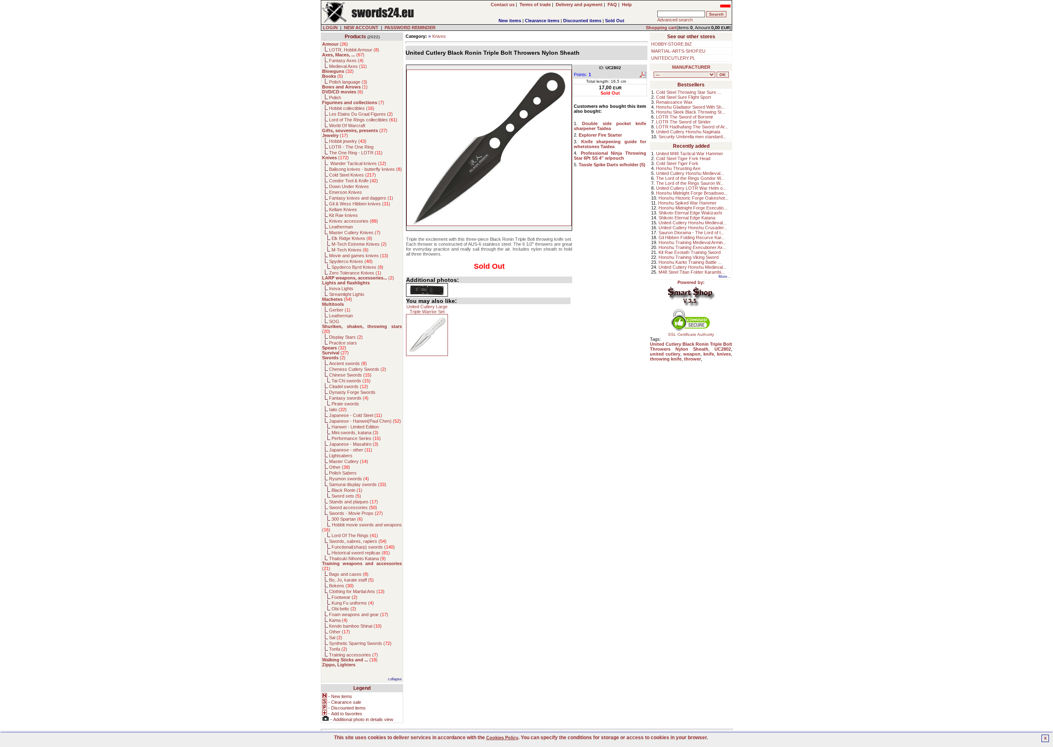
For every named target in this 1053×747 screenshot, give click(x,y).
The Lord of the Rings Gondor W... (690, 178)
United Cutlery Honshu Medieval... (690, 173)
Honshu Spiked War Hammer (687, 202)
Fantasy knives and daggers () (361, 197)
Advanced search (675, 19)
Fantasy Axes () (346, 60)
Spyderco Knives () (351, 261)
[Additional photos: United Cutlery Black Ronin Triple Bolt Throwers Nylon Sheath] (427, 290)
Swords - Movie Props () (356, 513)
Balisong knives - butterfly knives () (365, 169)
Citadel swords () (348, 386)
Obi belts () (344, 608)
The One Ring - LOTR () (356, 152)
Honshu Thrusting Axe (678, 168)
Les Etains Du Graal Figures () (361, 114)
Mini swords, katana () (355, 432)
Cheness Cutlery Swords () (357, 369)
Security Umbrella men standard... (692, 136)
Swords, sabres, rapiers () (358, 541)
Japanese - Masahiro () (353, 444)
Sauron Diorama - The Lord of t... (691, 232)
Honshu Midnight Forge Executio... (693, 207)
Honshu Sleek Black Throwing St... (690, 111)
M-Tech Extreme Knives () (359, 244)
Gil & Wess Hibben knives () (359, 203)
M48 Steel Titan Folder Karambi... (692, 272)
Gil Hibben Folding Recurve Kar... (692, 237)
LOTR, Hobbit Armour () (354, 49)
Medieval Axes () (348, 66)
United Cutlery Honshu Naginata (688, 131)
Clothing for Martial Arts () (357, 591)
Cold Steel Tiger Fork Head (683, 158)
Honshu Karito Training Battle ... (690, 262)
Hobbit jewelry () (347, 141)
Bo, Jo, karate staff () (351, 579)
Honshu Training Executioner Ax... (692, 247)
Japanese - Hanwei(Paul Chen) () (365, 421)
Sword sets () (346, 495)
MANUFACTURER (691, 67)
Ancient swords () (348, 363)
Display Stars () (346, 337)
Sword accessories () (353, 507)
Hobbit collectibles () (351, 108)
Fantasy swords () (349, 398)
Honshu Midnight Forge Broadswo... (692, 193)
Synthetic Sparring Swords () (360, 643)
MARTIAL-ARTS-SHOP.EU (678, 51)
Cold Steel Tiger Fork (677, 163)
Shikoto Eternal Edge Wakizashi (690, 212)
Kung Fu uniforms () (353, 602)
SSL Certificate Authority (691, 334)
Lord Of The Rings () (355, 535)
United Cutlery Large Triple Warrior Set (427, 309)
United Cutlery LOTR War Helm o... (691, 188)
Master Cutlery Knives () (354, 232)
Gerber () (339, 309)
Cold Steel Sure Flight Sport (683, 97)
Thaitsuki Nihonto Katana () (357, 558)
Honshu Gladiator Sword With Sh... (690, 107)
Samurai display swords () (357, 484)
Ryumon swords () (349, 478)
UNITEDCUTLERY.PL (673, 58)
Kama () (338, 620)
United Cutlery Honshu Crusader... (693, 227)
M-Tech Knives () (350, 249)
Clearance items (542, 20)
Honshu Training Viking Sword (689, 257)
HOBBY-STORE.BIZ (671, 44)
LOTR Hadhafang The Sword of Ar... (692, 126)
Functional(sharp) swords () (363, 547)
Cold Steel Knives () (352, 174)
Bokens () (341, 585)
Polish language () (348, 81)
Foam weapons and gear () (358, 614)
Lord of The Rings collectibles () (363, 119)
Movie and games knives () (358, 255)
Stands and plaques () (353, 501)
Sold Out (614, 20)
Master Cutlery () (348, 461)
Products (355, 37)
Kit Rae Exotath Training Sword (690, 252)
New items (510, 20)
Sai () (335, 637)
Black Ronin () (347, 490)
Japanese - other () (350, 449)
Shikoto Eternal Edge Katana (687, 217)
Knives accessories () (353, 221)
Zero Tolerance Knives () (355, 272)
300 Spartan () (347, 519)
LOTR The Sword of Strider (683, 121)
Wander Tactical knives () (357, 163)
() (335, 44)
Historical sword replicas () (361, 552)
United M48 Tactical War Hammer (689, 153)
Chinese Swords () (350, 374)
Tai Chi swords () (351, 380)
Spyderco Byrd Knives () (357, 267)
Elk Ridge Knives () (352, 238)
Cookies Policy (502, 737)
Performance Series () (356, 438)
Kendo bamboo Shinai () (355, 626)
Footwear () (344, 597)
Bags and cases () (349, 574)
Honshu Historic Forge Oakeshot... (693, 197)
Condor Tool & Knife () (353, 180)
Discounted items (582, 20)
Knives (439, 36)
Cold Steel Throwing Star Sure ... (688, 92)
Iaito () (338, 409)
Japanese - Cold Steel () (355, 415)
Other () (339, 467)
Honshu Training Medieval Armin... (692, 242)
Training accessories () (353, 654)
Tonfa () (338, 649)
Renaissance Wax (674, 102)
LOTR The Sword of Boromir (684, 116)
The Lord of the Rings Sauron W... (690, 183)
